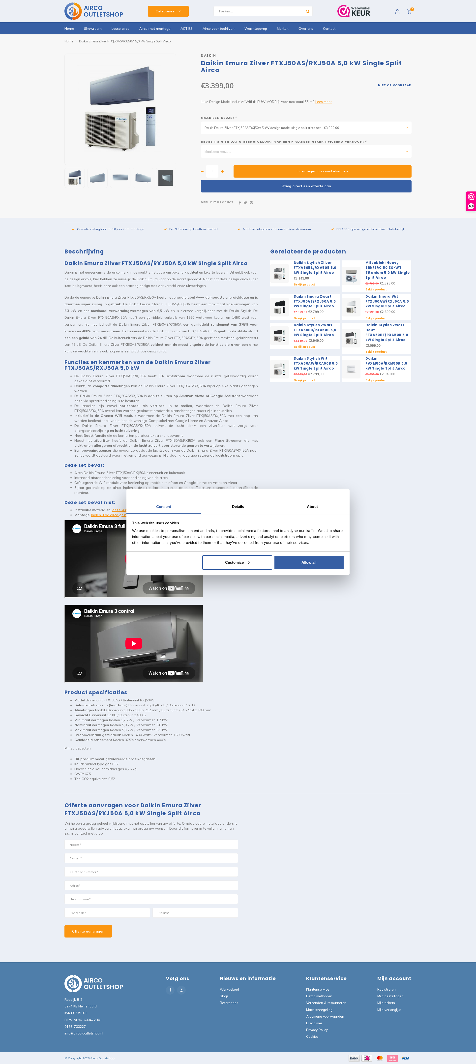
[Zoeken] (308, 11)
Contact (329, 28)
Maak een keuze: (219, 118)
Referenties (229, 1003)
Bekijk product (304, 284)
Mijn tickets (386, 1003)
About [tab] (312, 506)
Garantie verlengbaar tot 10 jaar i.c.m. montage (110, 229)
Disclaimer (314, 1023)
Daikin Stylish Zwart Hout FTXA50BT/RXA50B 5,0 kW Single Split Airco (386, 332)
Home (69, 28)
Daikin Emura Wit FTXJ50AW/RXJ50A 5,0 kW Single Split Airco (387, 301)
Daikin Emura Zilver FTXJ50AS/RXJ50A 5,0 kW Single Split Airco (125, 41)
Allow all (308, 562)
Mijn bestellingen (390, 996)
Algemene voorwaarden (325, 1016)
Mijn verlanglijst (389, 1009)
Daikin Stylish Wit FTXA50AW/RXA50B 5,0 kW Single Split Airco (316, 363)
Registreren (386, 989)
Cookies (312, 1036)
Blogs (224, 996)
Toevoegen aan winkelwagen (322, 171)
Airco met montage (155, 28)
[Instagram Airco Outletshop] (181, 990)
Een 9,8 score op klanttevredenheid (193, 229)
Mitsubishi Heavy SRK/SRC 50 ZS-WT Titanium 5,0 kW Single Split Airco (387, 270)
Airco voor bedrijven (219, 28)
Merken (283, 28)
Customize (234, 562)
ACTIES (186, 28)
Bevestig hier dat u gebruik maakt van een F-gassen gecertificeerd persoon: (283, 141)
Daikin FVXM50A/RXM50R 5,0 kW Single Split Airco (386, 363)
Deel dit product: (218, 202)
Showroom (93, 28)
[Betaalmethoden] (353, 1058)
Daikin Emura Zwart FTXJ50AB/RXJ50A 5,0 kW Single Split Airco (315, 301)
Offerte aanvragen (88, 931)
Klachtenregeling (319, 1009)
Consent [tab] (163, 506)
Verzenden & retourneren (326, 1003)
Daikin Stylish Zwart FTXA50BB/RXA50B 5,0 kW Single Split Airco (315, 330)
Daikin (208, 56)
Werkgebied (229, 989)
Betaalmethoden (319, 996)
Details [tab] (238, 506)
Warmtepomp (255, 28)
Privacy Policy (317, 1030)
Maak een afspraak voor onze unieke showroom (277, 229)
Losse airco (120, 28)
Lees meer (323, 101)
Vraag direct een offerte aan (306, 186)
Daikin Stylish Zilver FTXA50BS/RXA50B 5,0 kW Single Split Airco (315, 267)
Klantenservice (317, 989)
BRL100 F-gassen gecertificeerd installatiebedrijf (370, 229)
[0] (409, 11)
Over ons (305, 28)
